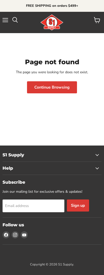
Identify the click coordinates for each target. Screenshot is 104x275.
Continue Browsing (52, 87)
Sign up (78, 205)
